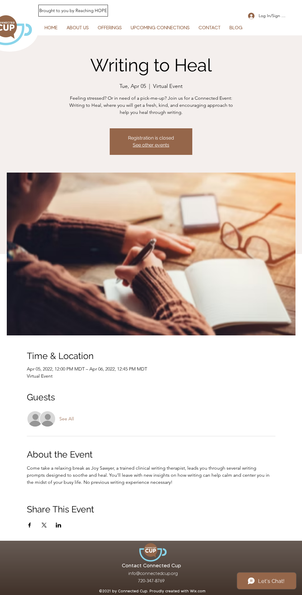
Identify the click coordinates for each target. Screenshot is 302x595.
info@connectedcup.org (153, 573)
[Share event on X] (44, 525)
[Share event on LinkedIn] (58, 525)
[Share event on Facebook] (29, 525)
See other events (151, 145)
